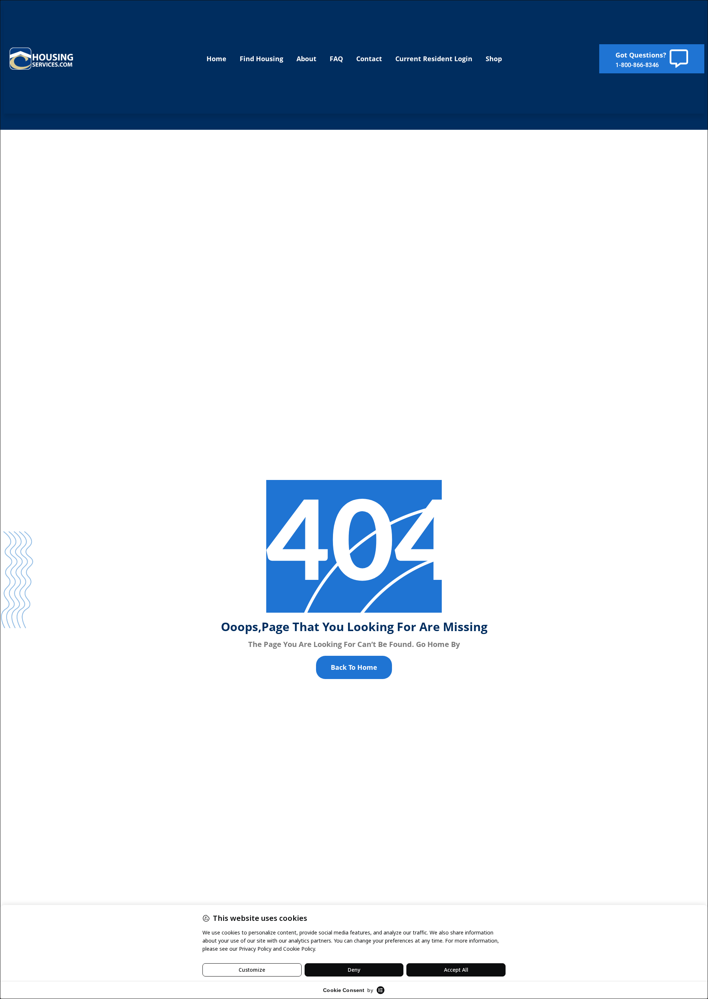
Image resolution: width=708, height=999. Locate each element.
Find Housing (261, 58)
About (306, 58)
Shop (494, 58)
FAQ (336, 58)
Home (216, 58)
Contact (369, 58)
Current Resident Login (433, 58)
